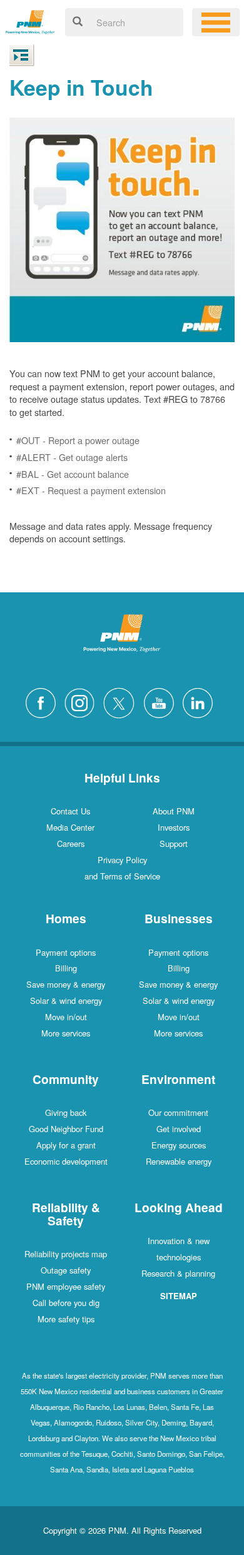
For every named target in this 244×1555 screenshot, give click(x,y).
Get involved (178, 1129)
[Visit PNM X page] (122, 701)
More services (65, 1033)
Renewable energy (178, 1161)
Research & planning (178, 1273)
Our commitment (178, 1112)
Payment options (66, 952)
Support (174, 843)
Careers (70, 843)
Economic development (66, 1161)
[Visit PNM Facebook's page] (44, 701)
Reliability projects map (65, 1254)
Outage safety (66, 1270)
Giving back (65, 1112)
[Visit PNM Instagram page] (82, 701)
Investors (174, 827)
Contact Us (70, 811)
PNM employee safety (65, 1286)
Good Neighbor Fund (66, 1129)
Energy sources (178, 1145)
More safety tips (66, 1319)
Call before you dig (66, 1303)
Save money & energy (65, 984)
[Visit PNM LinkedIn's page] (201, 701)
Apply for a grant (66, 1145)
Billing (66, 968)
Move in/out (66, 1017)
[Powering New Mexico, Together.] (30, 20)
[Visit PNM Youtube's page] (162, 701)
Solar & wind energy (66, 1000)
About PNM (174, 811)
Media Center (70, 827)
